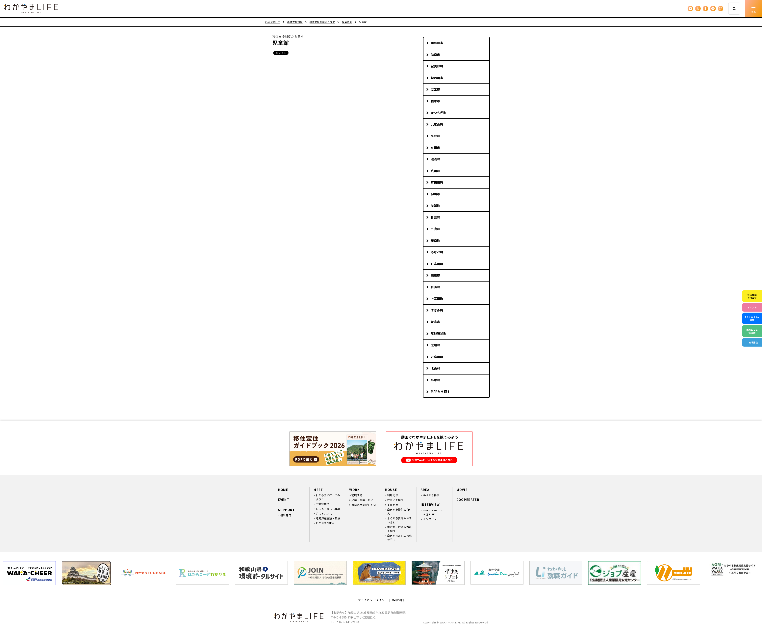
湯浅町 (435, 159)
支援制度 (392, 505)
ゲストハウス (324, 513)
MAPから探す (440, 391)
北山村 (435, 368)
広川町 (435, 171)
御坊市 (435, 194)
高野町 (435, 136)
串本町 (435, 380)
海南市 (435, 54)
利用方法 (392, 495)
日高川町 (437, 264)
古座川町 (437, 357)
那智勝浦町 (438, 333)
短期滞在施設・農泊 (328, 518)
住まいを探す (395, 500)
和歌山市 (437, 43)
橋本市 (435, 101)
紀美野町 (437, 66)
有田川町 (437, 182)
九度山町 (437, 124)
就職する (356, 495)
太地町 (435, 345)
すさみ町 (437, 310)
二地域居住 (322, 504)
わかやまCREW (325, 523)
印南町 (435, 240)
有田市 (435, 147)
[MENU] (753, 8)
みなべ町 (437, 252)
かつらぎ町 (438, 112)
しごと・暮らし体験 (328, 509)
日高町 (435, 217)
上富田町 (437, 298)
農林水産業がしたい (363, 505)
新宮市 (435, 322)
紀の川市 (437, 78)
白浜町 (435, 287)
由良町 (435, 229)
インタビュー (431, 519)
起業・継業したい (362, 500)
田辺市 (435, 275)
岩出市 (435, 89)
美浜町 (435, 205)
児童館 (280, 42)
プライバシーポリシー (372, 600)
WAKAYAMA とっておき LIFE (434, 512)
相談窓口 (285, 515)
